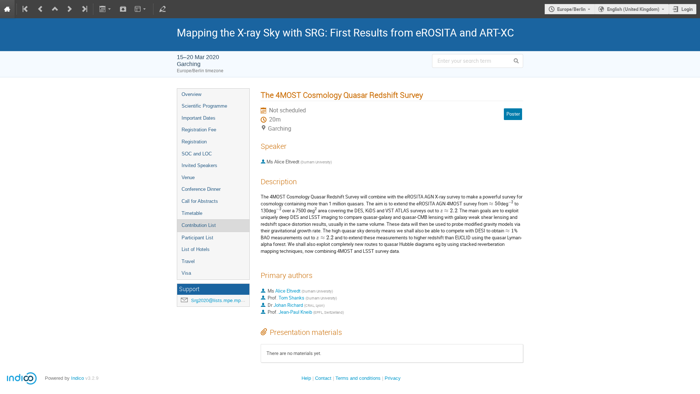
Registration (194, 141)
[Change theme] (141, 9)
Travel (188, 261)
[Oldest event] (26, 9)
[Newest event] (84, 9)
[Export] (105, 9)
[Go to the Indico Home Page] (7, 9)
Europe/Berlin (571, 9)
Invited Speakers (199, 165)
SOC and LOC (197, 154)
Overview (191, 94)
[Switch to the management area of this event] (162, 9)
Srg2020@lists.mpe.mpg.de (220, 300)
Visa (186, 273)
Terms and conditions (358, 378)
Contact (323, 378)
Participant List (197, 237)
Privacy (393, 378)
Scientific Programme (204, 106)
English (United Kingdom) (633, 9)
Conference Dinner (201, 189)
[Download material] (123, 9)
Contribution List (199, 225)
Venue (188, 177)
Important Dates (198, 118)
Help (306, 378)
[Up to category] (55, 9)
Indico (77, 378)
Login (687, 9)
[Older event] (40, 9)
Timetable (192, 213)
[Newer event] (69, 9)
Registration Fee (199, 129)
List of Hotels (196, 249)
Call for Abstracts (200, 201)
